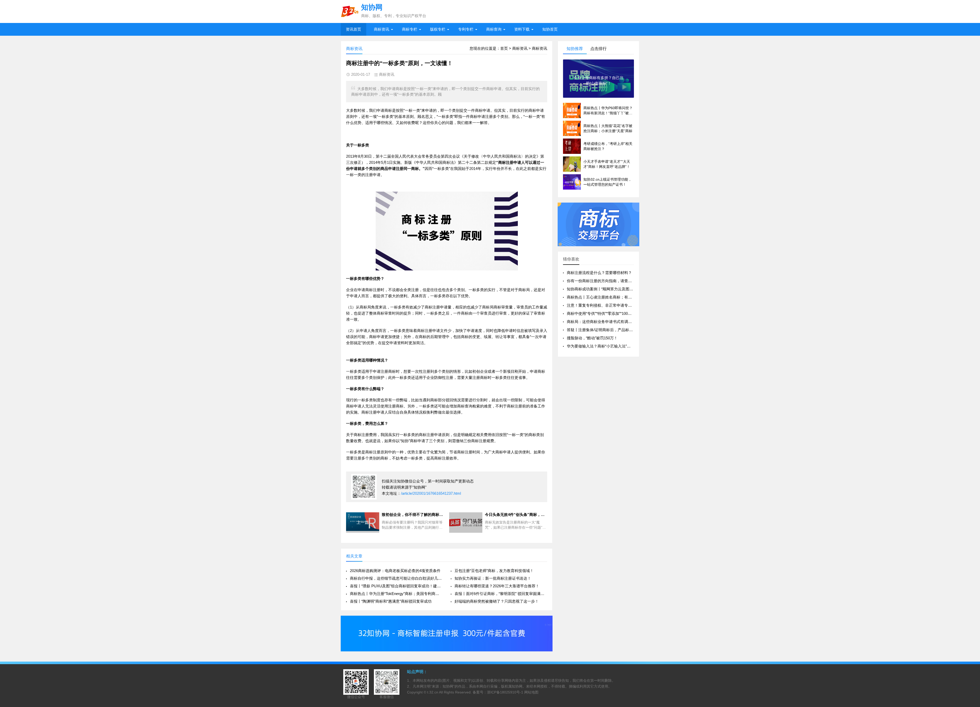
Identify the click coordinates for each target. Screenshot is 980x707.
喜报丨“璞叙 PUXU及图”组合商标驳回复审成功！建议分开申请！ (396, 586)
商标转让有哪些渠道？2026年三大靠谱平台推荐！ (497, 586)
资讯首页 (353, 29)
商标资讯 (381, 29)
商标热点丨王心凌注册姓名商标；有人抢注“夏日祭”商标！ (616, 297)
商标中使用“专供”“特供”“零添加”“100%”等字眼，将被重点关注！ (621, 313)
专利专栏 (465, 29)
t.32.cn (432, 692)
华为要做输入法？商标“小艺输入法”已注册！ (604, 346)
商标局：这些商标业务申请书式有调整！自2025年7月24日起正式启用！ (627, 321)
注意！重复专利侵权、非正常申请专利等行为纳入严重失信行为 (620, 305)
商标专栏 (409, 29)
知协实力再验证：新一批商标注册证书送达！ (493, 578)
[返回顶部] (969, 631)
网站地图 (531, 692)
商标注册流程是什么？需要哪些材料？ (599, 272)
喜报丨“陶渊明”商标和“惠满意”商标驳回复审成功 (391, 601)
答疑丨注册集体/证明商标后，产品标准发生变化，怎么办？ (617, 330)
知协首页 (550, 29)
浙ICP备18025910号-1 (505, 692)
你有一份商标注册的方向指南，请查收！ (601, 281)
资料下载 (522, 29)
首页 (504, 48)
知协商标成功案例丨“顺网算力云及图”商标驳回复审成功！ (616, 289)
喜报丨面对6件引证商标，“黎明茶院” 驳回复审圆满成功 (501, 593)
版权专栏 (437, 29)
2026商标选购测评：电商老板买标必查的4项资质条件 (395, 570)
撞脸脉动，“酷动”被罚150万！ (592, 338)
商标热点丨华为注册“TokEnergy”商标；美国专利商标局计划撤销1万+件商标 (396, 593)
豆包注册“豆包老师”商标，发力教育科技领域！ (494, 570)
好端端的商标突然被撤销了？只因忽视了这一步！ (497, 601)
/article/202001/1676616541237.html (431, 493)
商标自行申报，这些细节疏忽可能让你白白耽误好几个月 (396, 578)
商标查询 (493, 29)
